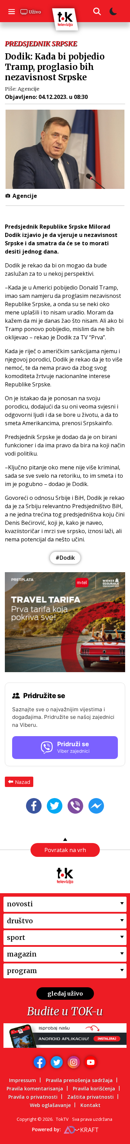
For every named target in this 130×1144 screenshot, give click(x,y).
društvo (20, 921)
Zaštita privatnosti (90, 1096)
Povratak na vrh (65, 850)
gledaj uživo (65, 993)
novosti (20, 904)
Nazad (22, 781)
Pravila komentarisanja (35, 1088)
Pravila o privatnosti (33, 1096)
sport (16, 937)
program (22, 971)
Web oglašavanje (50, 1105)
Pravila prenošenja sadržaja (79, 1080)
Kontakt (90, 1105)
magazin (22, 954)
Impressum (22, 1080)
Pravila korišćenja (94, 1088)
